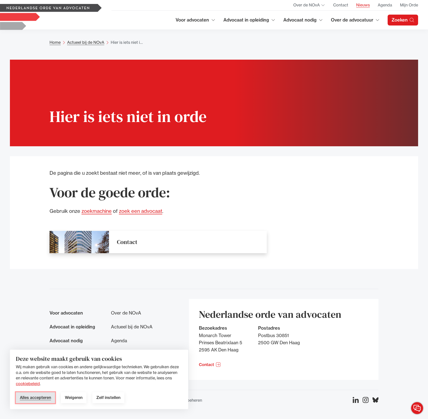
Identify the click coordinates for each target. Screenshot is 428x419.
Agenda (385, 4)
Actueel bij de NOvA (85, 42)
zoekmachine (96, 211)
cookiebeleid (28, 383)
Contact (340, 4)
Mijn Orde (409, 4)
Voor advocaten (195, 21)
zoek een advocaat (140, 211)
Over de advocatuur (352, 21)
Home (55, 42)
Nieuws (363, 4)
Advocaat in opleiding (246, 21)
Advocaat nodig (303, 21)
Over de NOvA (309, 6)
